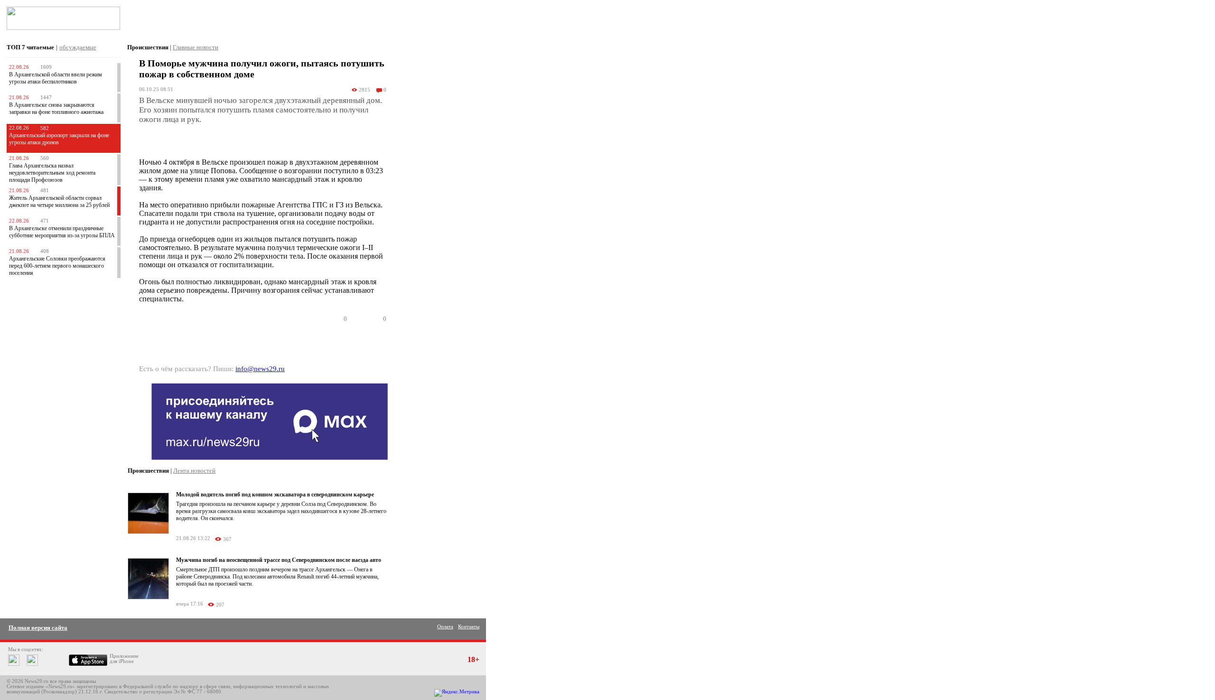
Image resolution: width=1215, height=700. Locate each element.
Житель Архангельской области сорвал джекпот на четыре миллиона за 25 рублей (59, 201)
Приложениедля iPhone (124, 658)
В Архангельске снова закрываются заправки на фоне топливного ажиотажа (56, 108)
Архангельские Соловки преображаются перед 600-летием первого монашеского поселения (57, 265)
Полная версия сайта (38, 627)
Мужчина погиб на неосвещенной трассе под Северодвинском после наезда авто (278, 560)
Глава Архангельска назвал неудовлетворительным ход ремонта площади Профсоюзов (52, 172)
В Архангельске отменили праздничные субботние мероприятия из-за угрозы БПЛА (62, 232)
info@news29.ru (260, 369)
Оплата (445, 626)
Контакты (468, 626)
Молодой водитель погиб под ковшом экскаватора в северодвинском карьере (275, 494)
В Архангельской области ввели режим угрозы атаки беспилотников (55, 78)
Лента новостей (194, 470)
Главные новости (195, 47)
